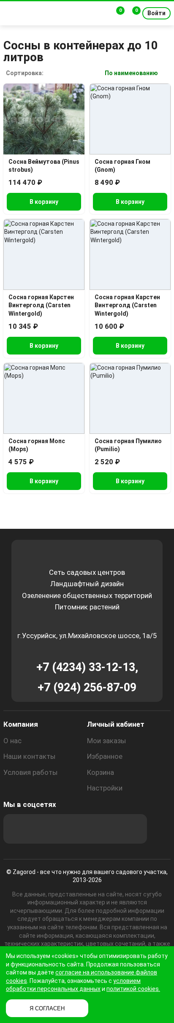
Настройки (104, 788)
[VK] (86, 829)
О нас (12, 740)
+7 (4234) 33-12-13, (87, 667)
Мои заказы (106, 740)
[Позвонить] (101, 13)
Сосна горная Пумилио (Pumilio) (128, 445)
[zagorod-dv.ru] (61, 13)
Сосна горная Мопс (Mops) (36, 445)
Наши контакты (29, 756)
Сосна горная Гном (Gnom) (122, 165)
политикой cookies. (133, 988)
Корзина (100, 772)
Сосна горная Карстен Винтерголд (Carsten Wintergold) (41, 305)
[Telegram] (132, 829)
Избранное (104, 756)
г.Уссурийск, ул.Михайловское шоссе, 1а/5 (87, 635)
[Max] (18, 829)
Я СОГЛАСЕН (47, 1008)
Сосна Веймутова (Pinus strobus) (43, 165)
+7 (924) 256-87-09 (87, 687)
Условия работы (30, 772)
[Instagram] (41, 829)
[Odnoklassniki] (64, 829)
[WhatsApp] (109, 829)
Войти (156, 13)
